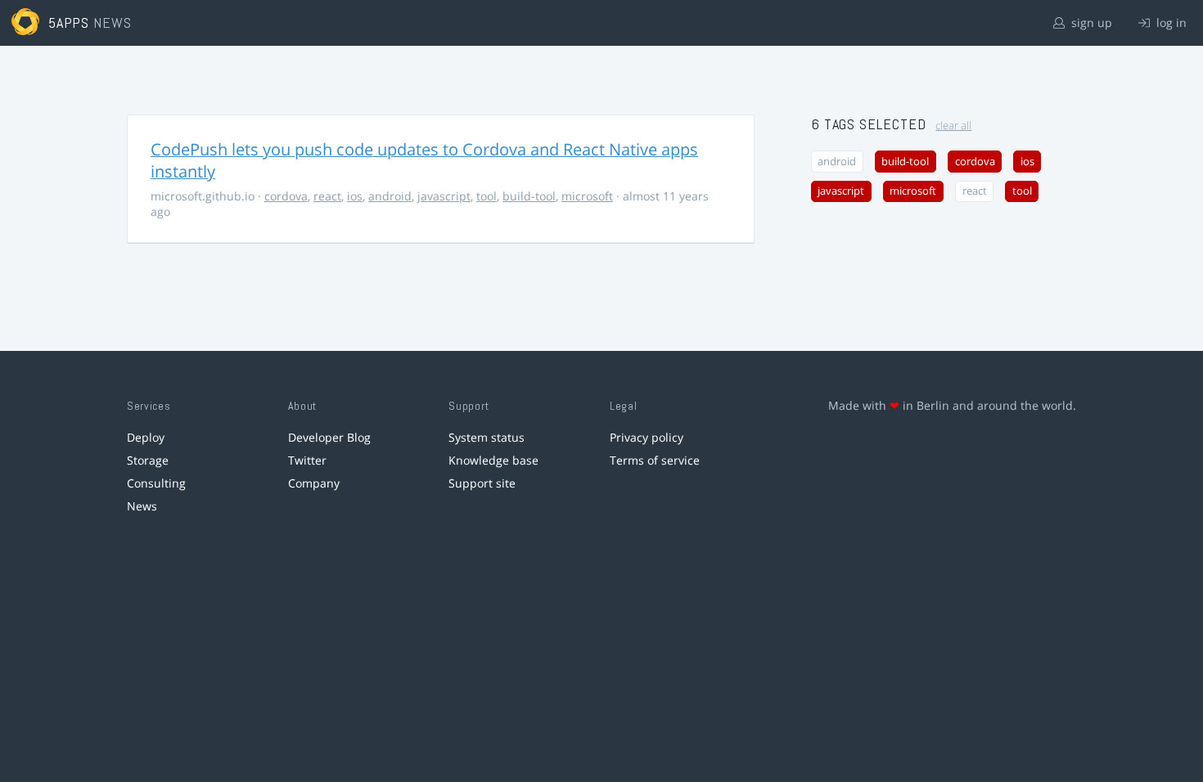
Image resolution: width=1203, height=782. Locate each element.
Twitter (307, 460)
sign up (1090, 22)
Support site (482, 483)
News (142, 506)
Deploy (145, 437)
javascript (444, 196)
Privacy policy (646, 437)
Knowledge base (493, 460)
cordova (286, 196)
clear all (953, 126)
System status (486, 437)
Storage (148, 460)
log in (1170, 22)
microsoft (587, 196)
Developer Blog (329, 437)
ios (355, 196)
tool (486, 196)
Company (314, 483)
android (390, 196)
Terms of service (655, 460)
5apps (69, 22)
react (327, 196)
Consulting (156, 483)
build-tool (529, 196)
